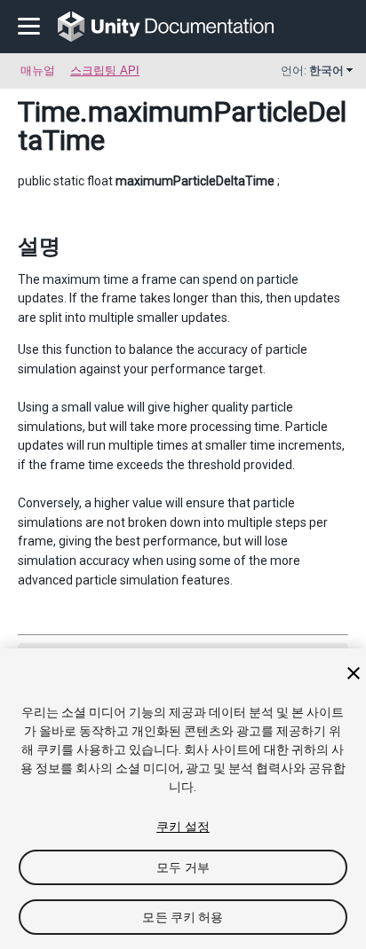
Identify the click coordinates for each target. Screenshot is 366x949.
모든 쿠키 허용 (182, 917)
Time (49, 112)
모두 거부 (183, 867)
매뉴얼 (37, 70)
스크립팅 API (104, 70)
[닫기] (353, 673)
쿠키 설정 (183, 827)
